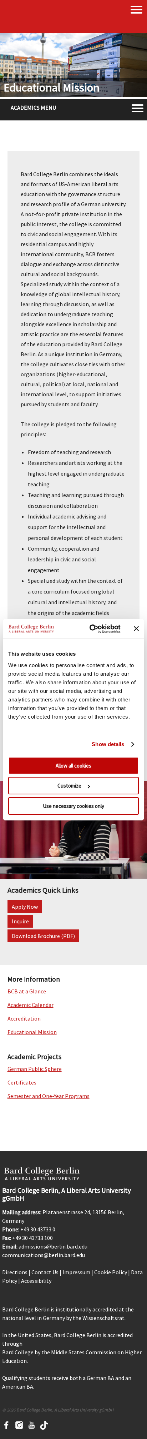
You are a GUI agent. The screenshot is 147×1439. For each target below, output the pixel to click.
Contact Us (45, 1272)
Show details (108, 744)
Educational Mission (32, 1032)
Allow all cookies (73, 765)
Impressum (76, 1272)
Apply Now (25, 906)
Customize (69, 785)
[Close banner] (136, 628)
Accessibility (36, 1280)
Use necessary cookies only (73, 806)
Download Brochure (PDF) (43, 935)
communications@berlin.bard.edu (43, 1255)
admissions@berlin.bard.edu (53, 1246)
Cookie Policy (110, 1272)
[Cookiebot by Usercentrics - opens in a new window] (91, 629)
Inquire (20, 921)
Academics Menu (33, 107)
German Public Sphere (34, 1068)
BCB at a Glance (26, 991)
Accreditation (24, 1018)
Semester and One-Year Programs (48, 1096)
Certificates (21, 1082)
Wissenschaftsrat (103, 1317)
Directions (14, 1272)
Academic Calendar (30, 1004)
